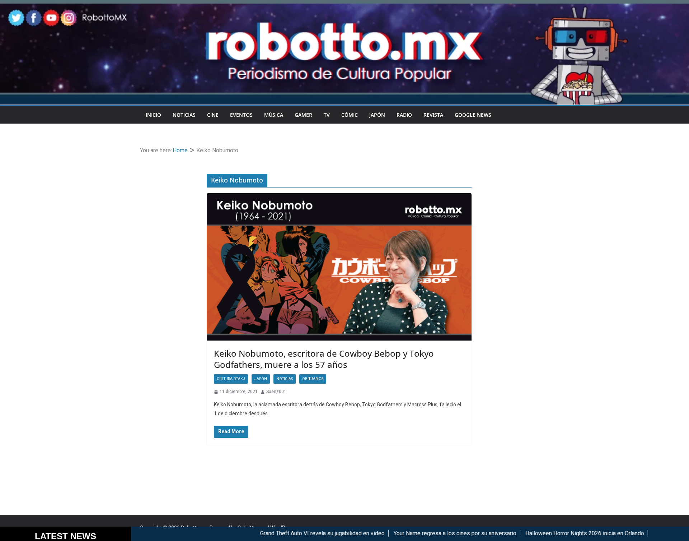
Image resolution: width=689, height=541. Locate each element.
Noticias (184, 114)
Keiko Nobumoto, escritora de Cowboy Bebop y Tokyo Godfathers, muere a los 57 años (324, 358)
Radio (404, 114)
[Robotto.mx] (344, 4)
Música (273, 114)
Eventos (241, 114)
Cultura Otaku (231, 379)
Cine (213, 114)
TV (327, 114)
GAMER (303, 114)
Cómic (349, 114)
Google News (473, 114)
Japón (377, 114)
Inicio (153, 114)
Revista (433, 114)
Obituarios (312, 379)
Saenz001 (276, 391)
